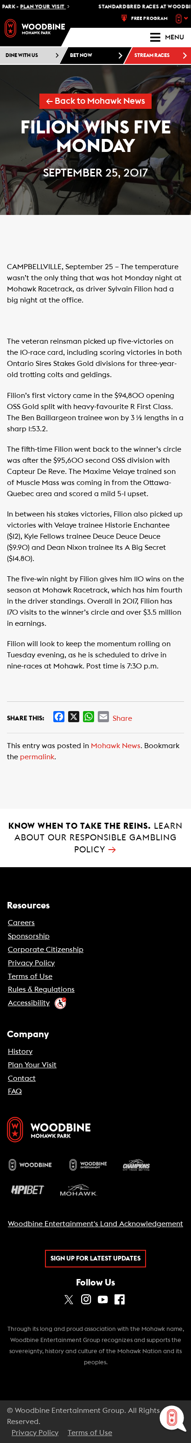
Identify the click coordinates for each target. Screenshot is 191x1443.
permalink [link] (37, 757)
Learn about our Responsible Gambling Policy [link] (95, 838)
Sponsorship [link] (29, 936)
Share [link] (122, 718)
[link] (35, 28)
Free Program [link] (149, 18)
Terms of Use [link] (30, 976)
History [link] (20, 1051)
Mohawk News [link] (115, 746)
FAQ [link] (15, 1091)
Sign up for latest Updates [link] (95, 1258)
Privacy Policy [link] (31, 963)
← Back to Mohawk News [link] (95, 101)
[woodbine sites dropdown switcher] (183, 18)
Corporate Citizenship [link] (45, 949)
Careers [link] (21, 922)
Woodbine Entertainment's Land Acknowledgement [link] (95, 1224)
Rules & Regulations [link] (41, 989)
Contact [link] (22, 1078)
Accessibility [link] (29, 1003)
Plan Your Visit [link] (32, 1065)
